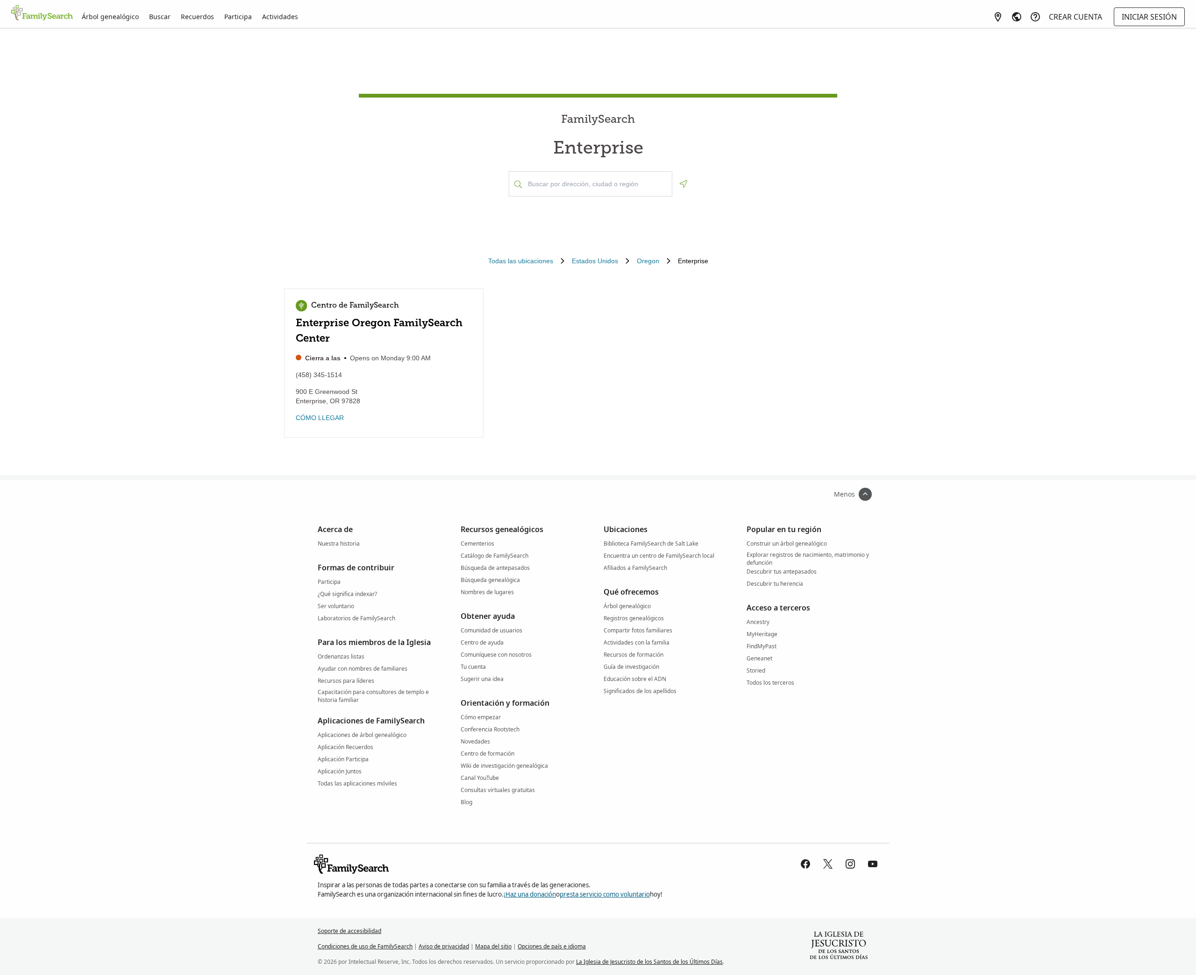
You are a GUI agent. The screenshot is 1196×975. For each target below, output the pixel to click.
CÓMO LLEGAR (320, 417)
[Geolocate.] (683, 184)
